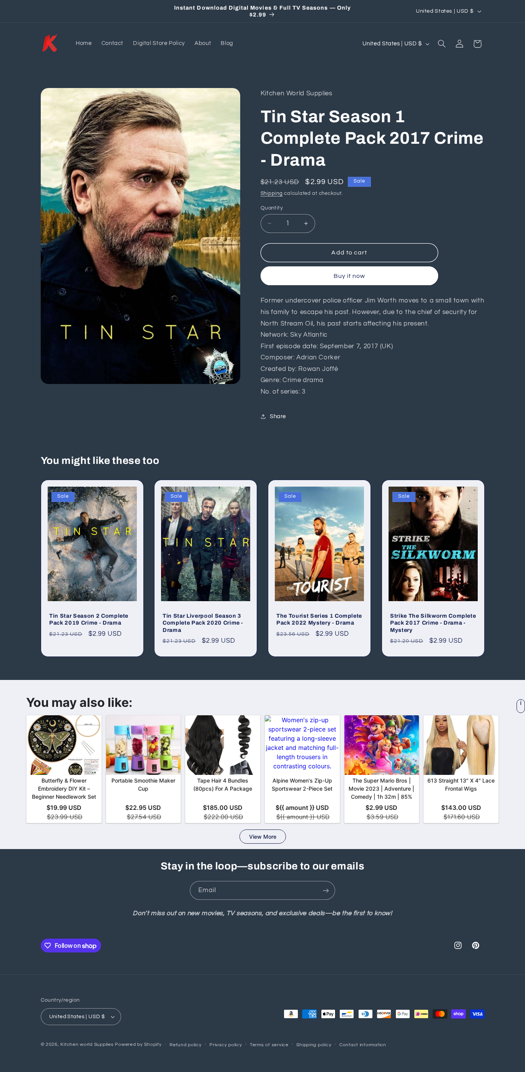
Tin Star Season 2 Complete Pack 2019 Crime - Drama (88, 618)
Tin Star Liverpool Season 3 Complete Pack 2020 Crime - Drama (203, 622)
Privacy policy (225, 1045)
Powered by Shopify (138, 1044)
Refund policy (185, 1045)
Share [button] (278, 416)
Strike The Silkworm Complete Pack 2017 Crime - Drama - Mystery (433, 622)
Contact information (362, 1045)
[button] (441, 44)
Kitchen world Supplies (86, 1044)
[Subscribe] (326, 890)
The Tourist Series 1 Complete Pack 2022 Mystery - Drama (319, 618)
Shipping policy (313, 1045)
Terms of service (269, 1045)
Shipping (272, 193)
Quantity (272, 207)
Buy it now (350, 276)
